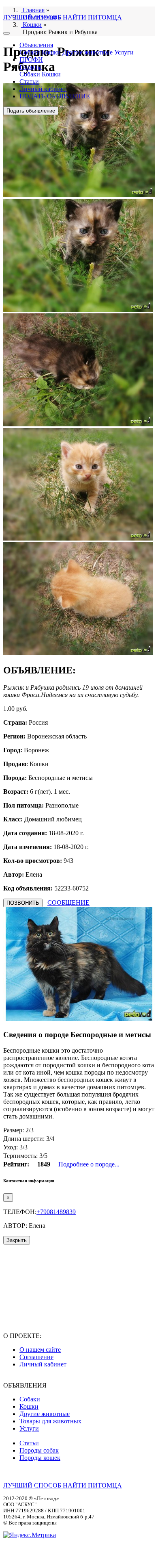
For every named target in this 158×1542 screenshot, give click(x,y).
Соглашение (36, 1356)
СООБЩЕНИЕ (68, 902)
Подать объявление (30, 111)
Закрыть (16, 1240)
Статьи (29, 81)
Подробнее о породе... (89, 1164)
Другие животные (87, 52)
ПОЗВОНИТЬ (22, 903)
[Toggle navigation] (6, 33)
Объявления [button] (36, 44)
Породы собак (39, 1450)
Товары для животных (50, 1421)
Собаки (29, 52)
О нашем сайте (40, 1349)
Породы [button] (30, 66)
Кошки (51, 52)
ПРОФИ (31, 59)
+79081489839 (56, 1211)
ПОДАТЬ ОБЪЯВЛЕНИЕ (54, 96)
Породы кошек (39, 1457)
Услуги (124, 52)
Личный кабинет (42, 88)
